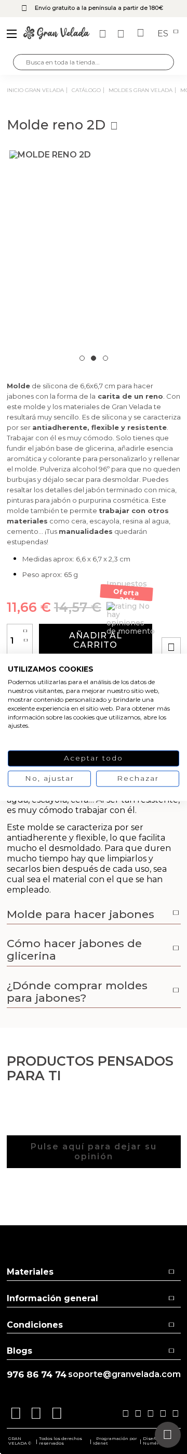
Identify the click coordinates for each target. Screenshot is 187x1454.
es (163, 33)
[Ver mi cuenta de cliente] (122, 34)
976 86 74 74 (36, 1375)
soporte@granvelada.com (124, 1374)
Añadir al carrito (95, 640)
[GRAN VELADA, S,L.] (56, 34)
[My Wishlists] (104, 34)
